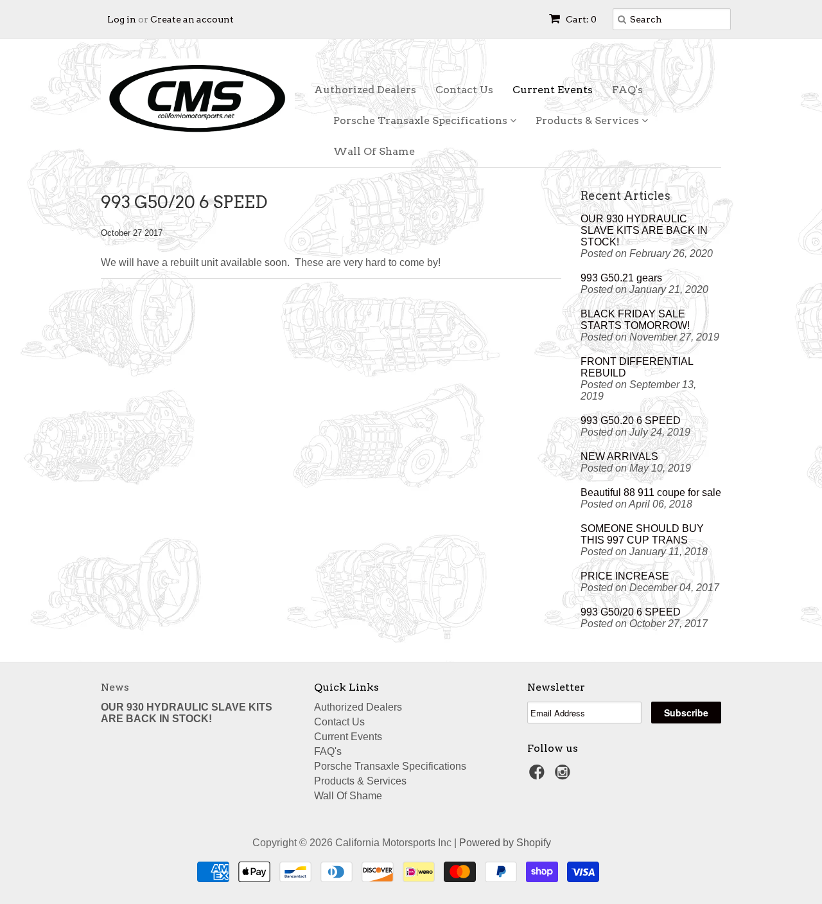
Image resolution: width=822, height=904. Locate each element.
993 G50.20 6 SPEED (631, 420)
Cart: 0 (580, 19)
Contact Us (464, 90)
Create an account (192, 19)
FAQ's (627, 90)
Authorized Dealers (365, 90)
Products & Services (589, 120)
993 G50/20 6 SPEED (631, 612)
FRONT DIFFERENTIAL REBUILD (637, 367)
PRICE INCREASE (625, 576)
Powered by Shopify (505, 842)
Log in (121, 19)
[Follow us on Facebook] (538, 776)
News (115, 687)
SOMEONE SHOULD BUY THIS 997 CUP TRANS (642, 534)
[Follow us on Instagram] (564, 776)
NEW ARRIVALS (619, 456)
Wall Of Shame (374, 151)
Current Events (552, 90)
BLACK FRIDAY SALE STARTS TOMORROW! (635, 319)
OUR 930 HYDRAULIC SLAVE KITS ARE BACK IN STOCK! (644, 230)
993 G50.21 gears (621, 277)
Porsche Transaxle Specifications (421, 120)
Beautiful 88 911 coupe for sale (651, 492)
